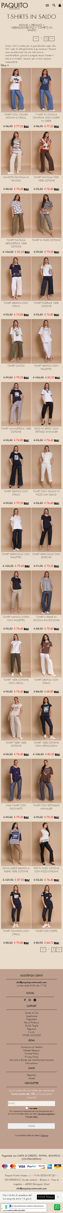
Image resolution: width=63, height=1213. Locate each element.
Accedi (31, 1078)
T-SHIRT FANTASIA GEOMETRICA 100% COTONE (16, 243)
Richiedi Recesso (31, 1050)
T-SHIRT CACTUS (16, 366)
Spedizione (31, 1016)
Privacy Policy (31, 1057)
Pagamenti (31, 1019)
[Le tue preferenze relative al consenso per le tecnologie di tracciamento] (6, 1207)
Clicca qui (44, 1136)
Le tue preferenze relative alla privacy (27, 1206)
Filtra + (5, 65)
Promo (36, 25)
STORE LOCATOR (31, 1035)
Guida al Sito (31, 1013)
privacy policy (32, 1117)
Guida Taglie (31, 1026)
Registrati (31, 1029)
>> (51, 38)
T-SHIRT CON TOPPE (46, 931)
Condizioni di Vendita (31, 1047)
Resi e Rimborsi (31, 1023)
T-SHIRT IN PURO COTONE (46, 240)
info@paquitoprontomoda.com (31, 1189)
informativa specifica (46, 1114)
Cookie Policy (31, 1054)
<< (35, 38)
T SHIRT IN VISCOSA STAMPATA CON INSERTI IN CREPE (46, 118)
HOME (23, 25)
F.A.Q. (31, 1032)
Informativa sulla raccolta (14, 1210)
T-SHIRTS (43, 28)
